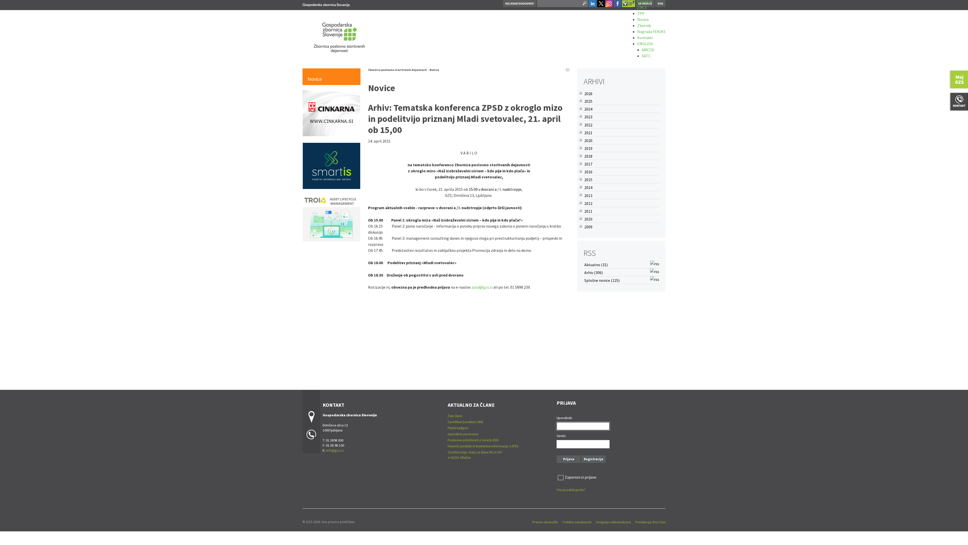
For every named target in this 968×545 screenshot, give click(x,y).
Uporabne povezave (463, 434)
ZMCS (642, 7)
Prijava (568, 459)
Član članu (455, 416)
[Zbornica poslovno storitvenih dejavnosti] (326, 4)
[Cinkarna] (331, 112)
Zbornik (644, 25)
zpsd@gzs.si (482, 287)
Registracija (593, 459)
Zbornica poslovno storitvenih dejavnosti (397, 70)
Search (584, 3)
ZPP (641, 13)
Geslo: (561, 435)
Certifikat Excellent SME (465, 422)
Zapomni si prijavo (580, 477)
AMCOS (648, 49)
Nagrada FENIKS (651, 31)
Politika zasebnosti (577, 522)
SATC (646, 55)
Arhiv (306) (593, 272)
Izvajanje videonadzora (613, 522)
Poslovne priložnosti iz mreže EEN (473, 440)
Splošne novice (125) (602, 280)
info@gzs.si (335, 450)
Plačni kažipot (458, 428)
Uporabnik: (565, 418)
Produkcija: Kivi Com (650, 522)
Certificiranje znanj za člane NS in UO (475, 452)
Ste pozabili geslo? (571, 489)
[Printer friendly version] (568, 69)
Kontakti (645, 37)
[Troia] (331, 218)
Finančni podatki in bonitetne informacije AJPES (483, 446)
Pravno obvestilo (545, 522)
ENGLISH (645, 43)
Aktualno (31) (596, 264)
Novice (643, 19)
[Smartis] (331, 165)
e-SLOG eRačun (459, 457)
